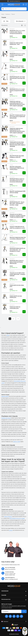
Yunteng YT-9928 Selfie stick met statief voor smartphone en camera (17, 227)
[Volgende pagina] (18, 318)
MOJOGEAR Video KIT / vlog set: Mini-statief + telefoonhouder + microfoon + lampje (17, 203)
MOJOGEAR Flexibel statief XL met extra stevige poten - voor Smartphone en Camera (17, 250)
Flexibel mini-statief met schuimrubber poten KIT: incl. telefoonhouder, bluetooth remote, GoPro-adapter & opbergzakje (17, 103)
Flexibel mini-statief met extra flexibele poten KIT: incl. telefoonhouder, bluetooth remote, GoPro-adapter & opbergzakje (17, 130)
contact (10, 530)
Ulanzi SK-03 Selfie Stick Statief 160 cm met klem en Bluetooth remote (18, 238)
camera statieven (8, 516)
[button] (2, 4)
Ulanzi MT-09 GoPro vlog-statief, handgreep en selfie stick (17, 156)
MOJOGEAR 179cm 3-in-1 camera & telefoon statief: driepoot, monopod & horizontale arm (17, 32)
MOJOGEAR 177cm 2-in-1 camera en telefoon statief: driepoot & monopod (17, 55)
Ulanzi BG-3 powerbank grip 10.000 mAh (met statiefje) (17, 192)
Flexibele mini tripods (6, 418)
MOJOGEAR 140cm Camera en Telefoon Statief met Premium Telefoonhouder (16, 262)
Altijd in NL (14, 1)
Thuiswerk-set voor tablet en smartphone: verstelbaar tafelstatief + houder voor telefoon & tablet (17, 216)
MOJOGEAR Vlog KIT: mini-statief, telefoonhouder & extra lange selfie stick (17, 78)
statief (7, 335)
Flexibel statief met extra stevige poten (17, 286)
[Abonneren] (24, 611)
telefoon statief (16, 441)
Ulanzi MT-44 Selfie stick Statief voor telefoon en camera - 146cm (17, 66)
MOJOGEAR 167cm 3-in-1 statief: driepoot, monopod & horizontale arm (17, 91)
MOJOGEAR (16, 634)
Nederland (5, 621)
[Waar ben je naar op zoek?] (3, 8)
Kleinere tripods (5, 396)
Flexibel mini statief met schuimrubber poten (15, 307)
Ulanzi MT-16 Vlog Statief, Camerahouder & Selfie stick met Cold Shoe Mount (17, 168)
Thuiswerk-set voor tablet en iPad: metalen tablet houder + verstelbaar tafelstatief (17, 274)
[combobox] (14, 8)
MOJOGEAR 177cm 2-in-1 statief (17, 518)
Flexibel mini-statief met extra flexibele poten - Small (16, 43)
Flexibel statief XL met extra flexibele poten (16, 296)
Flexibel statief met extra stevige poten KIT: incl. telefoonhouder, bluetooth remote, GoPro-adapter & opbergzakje (17, 144)
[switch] (25, 634)
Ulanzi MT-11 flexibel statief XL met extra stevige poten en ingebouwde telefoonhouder (17, 116)
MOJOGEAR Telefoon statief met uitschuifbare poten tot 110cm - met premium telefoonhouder (17, 180)
